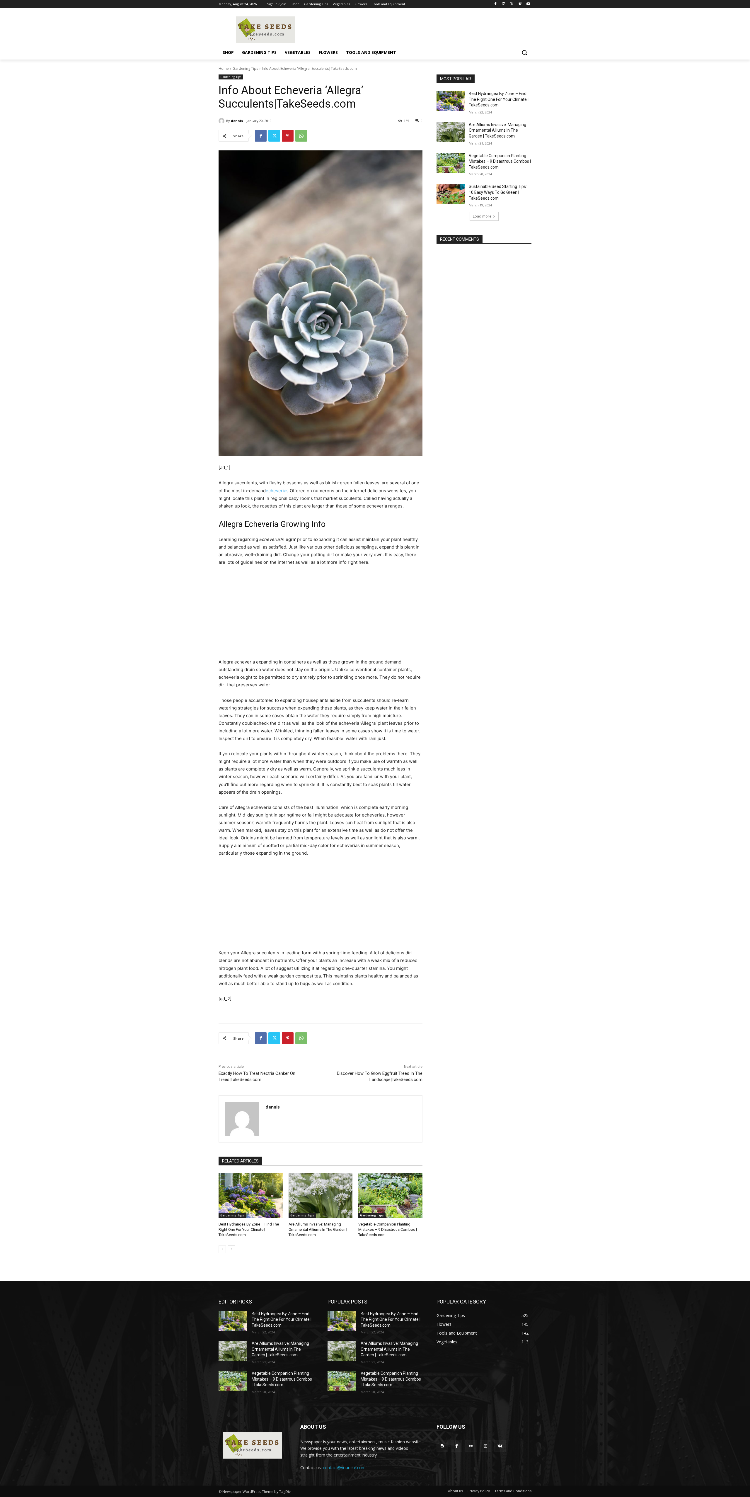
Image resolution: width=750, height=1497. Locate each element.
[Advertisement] (320, 615)
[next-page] (231, 1249)
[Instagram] (503, 4)
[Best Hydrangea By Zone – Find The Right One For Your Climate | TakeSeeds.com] (251, 1195)
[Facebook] (495, 4)
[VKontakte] (500, 1446)
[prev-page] (222, 1249)
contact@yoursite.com (344, 1467)
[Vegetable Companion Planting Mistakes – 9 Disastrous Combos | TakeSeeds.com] (390, 1195)
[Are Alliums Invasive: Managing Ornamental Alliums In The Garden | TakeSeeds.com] (321, 1195)
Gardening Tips (245, 68)
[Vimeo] (520, 4)
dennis (237, 120)
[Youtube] (528, 4)
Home (224, 68)
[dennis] (222, 121)
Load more (482, 216)
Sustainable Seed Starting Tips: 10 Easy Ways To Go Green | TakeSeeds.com (498, 192)
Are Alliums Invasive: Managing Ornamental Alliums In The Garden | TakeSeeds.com (318, 1229)
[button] (524, 52)
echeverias (277, 490)
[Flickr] (471, 1446)
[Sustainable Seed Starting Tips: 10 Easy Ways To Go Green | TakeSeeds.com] (451, 194)
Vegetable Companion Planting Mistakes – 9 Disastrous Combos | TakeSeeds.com (387, 1229)
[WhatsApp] (301, 136)
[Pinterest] (288, 136)
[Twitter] (512, 4)
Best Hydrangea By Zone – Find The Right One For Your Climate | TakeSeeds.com (249, 1229)
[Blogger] (442, 1446)
